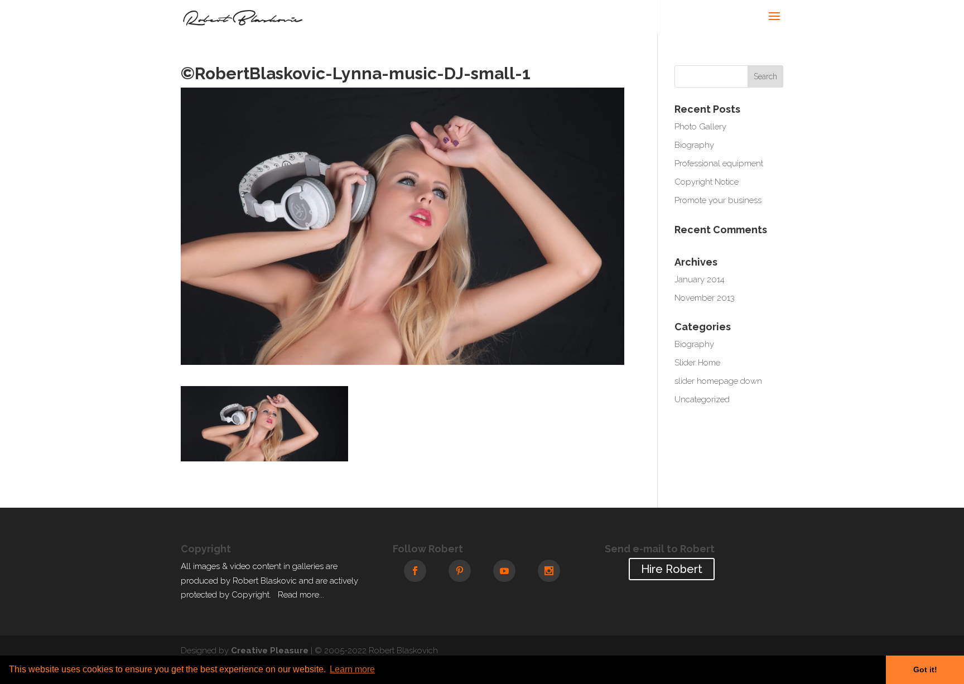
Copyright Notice (706, 182)
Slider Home (697, 363)
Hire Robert (671, 569)
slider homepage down (718, 381)
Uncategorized (702, 399)
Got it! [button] (925, 669)
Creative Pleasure (270, 651)
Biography (694, 145)
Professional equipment (718, 163)
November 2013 (704, 298)
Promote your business (717, 200)
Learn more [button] (352, 669)
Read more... (301, 595)
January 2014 (699, 279)
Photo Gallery (700, 127)
